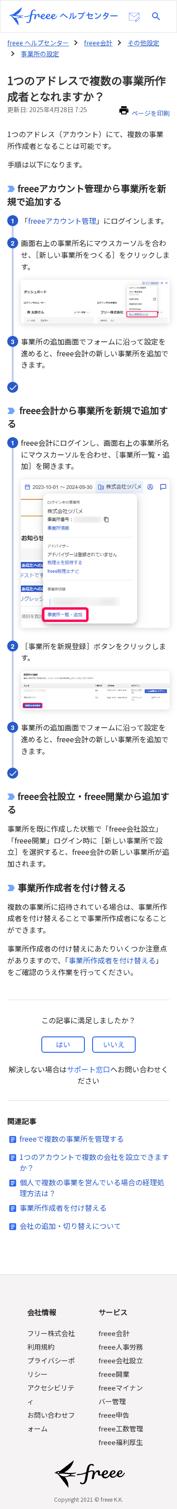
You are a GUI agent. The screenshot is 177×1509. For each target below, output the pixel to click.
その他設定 (143, 42)
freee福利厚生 (120, 1442)
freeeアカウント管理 (62, 220)
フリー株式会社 (51, 1333)
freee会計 (98, 42)
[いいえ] (114, 1044)
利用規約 (40, 1346)
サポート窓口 (88, 1069)
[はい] (63, 1044)
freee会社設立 (120, 1360)
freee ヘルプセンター (38, 42)
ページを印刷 (151, 113)
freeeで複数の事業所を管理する (72, 1138)
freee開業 (113, 1374)
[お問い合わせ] (134, 17)
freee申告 (113, 1415)
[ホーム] (63, 16)
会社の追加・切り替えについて (70, 1225)
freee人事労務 (120, 1346)
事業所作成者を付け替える (112, 960)
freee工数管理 (120, 1428)
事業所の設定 (40, 53)
